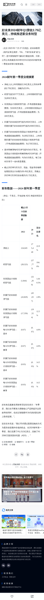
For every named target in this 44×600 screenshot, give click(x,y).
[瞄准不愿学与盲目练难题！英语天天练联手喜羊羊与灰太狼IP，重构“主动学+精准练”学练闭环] (13, 521)
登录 (39, 4)
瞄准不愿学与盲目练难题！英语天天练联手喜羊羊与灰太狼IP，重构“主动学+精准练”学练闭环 (13, 531)
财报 (5, 444)
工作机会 (5, 577)
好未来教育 (8, 442)
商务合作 (12, 577)
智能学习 (20, 442)
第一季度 (31, 442)
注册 (33, 4)
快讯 (23, 41)
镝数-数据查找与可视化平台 (11, 587)
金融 (13, 444)
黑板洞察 (10, 39)
